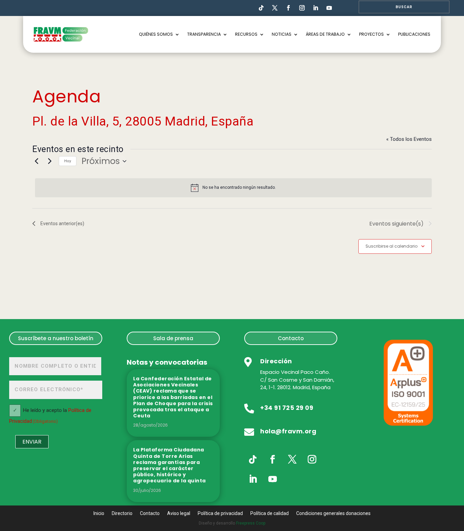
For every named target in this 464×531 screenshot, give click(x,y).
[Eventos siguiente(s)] (50, 161)
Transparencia (204, 34)
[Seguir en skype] (274, 7)
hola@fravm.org (288, 431)
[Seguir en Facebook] (288, 7)
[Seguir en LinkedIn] (315, 7)
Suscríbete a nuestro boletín (55, 338)
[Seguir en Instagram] (302, 7)
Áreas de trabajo (325, 34)
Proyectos (371, 34)
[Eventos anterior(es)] (36, 161)
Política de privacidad (220, 513)
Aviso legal (178, 513)
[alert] (233, 187)
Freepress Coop (250, 523)
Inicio (98, 513)
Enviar (31, 442)
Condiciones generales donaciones (333, 513)
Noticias (281, 34)
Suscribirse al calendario (391, 246)
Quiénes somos (156, 34)
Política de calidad (269, 513)
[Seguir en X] (292, 459)
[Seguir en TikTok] (261, 7)
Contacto (291, 338)
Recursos (246, 34)
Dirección (276, 361)
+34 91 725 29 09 (286, 407)
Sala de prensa (173, 338)
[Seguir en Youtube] (329, 7)
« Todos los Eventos (409, 139)
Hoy (67, 161)
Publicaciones (414, 34)
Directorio (122, 513)
